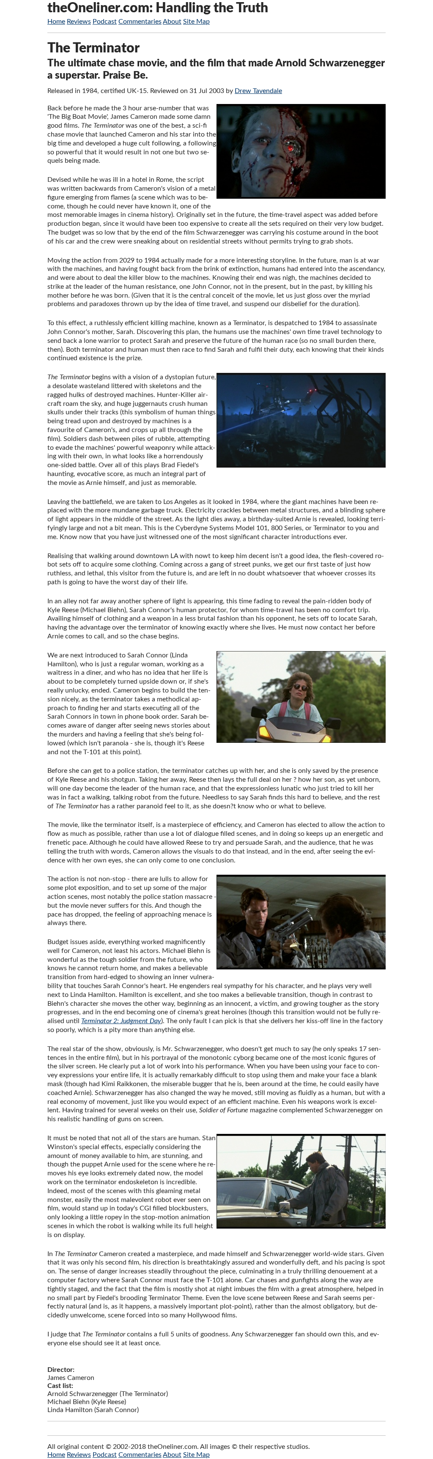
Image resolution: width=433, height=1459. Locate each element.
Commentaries (140, 21)
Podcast (105, 21)
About (172, 21)
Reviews (79, 21)
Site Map (196, 21)
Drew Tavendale (258, 91)
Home (56, 21)
